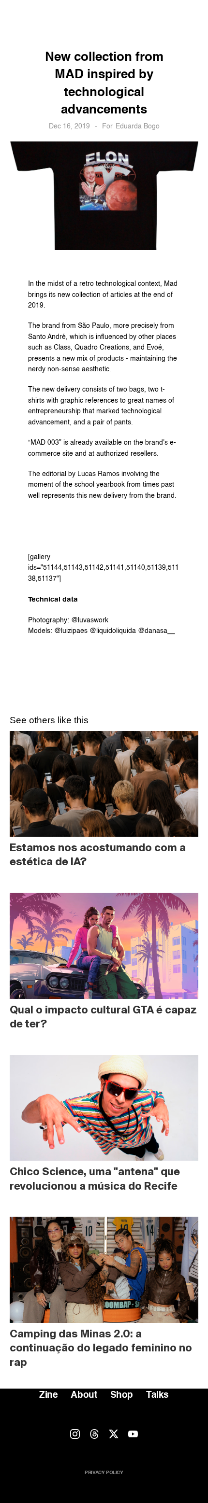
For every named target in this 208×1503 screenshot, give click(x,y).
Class (62, 347)
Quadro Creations (101, 347)
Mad (171, 284)
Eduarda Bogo (138, 126)
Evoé (154, 347)
